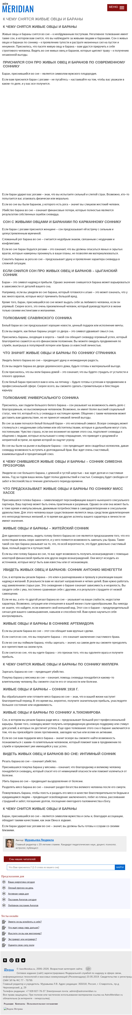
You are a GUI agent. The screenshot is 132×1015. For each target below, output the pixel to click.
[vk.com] (5, 962)
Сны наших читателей (22, 859)
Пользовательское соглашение (42, 1003)
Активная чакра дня (18, 893)
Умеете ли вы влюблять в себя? (25, 921)
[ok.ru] (17, 962)
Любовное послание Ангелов (23, 905)
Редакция (8, 1003)
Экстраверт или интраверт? (22, 939)
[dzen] (23, 962)
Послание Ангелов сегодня (22, 899)
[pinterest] (11, 962)
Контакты (20, 1003)
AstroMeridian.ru (27, 969)
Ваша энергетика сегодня (21, 882)
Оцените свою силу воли (21, 945)
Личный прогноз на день (20, 888)
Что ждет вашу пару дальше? (23, 927)
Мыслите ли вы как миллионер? (25, 933)
